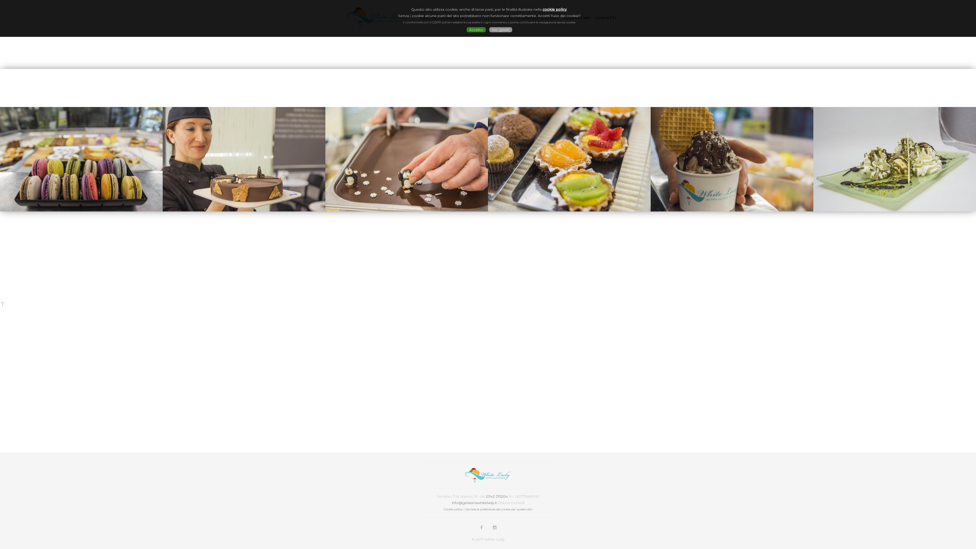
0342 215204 (497, 496)
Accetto (476, 29)
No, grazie (501, 29)
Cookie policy (453, 509)
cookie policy (555, 9)
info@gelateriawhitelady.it (474, 502)
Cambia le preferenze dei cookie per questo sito (498, 509)
